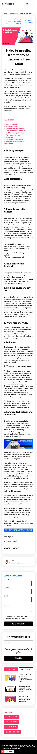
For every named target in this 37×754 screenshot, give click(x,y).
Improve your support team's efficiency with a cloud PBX (24, 698)
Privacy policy (15, 748)
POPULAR (27, 669)
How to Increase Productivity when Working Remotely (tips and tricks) (25, 688)
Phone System (11, 717)
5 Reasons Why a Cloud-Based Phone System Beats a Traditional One (25, 678)
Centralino (11, 727)
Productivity (13, 13)
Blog (5, 13)
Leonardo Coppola (16, 563)
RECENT (12, 669)
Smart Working (12, 732)
